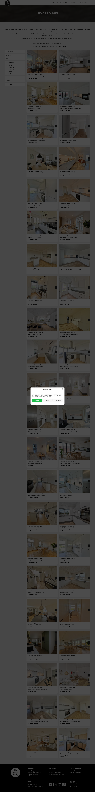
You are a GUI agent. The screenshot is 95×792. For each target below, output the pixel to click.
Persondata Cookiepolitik (42, 402)
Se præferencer (58, 400)
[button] (62, 389)
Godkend (37, 400)
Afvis (47, 400)
